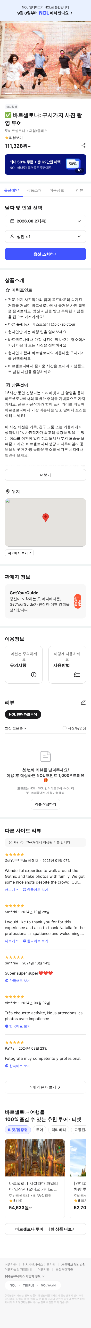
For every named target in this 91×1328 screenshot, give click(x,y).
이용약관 (11, 1264)
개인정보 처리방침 (73, 1264)
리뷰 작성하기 (45, 804)
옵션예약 (11, 190)
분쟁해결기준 (64, 1269)
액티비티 (58, 1129)
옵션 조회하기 (45, 254)
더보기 (45, 475)
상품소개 (34, 190)
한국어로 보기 (37, 889)
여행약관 (44, 1269)
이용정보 (57, 190)
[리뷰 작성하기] (83, 702)
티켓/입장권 (18, 1129)
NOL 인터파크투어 (23, 714)
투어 (39, 1129)
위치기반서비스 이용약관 (39, 1264)
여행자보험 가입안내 (18, 1269)
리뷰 (79, 190)
